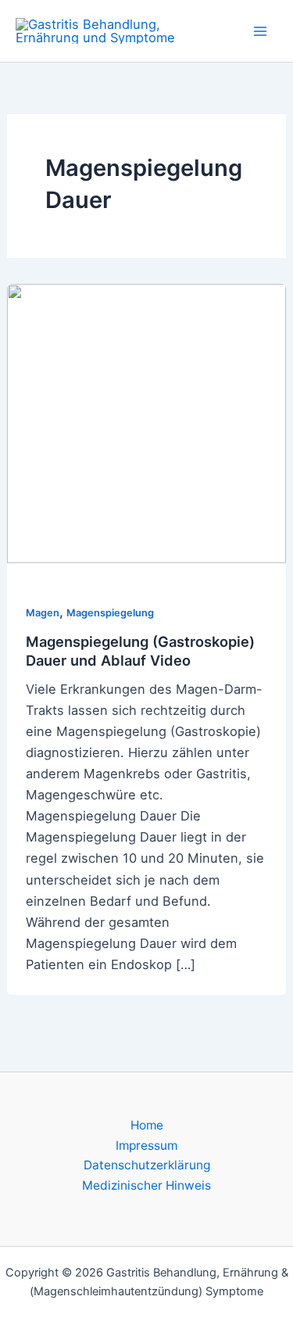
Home (146, 1125)
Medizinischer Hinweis (146, 1185)
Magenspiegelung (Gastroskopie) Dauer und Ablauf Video (140, 651)
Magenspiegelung (110, 613)
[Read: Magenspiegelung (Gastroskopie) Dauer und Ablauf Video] (146, 422)
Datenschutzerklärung (147, 1165)
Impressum (146, 1145)
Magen (42, 613)
